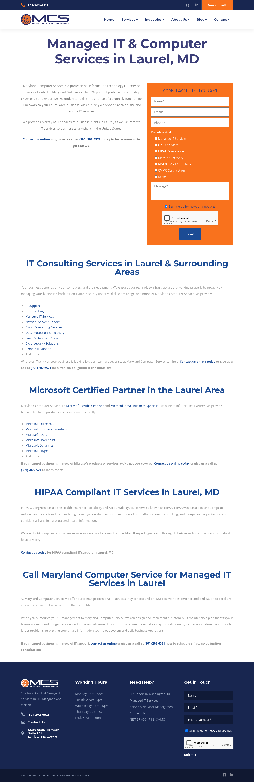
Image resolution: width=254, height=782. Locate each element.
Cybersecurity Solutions (42, 343)
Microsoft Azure (36, 435)
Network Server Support (42, 322)
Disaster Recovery (170, 158)
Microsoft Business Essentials (46, 429)
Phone (159, 123)
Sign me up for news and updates (192, 206)
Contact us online (36, 139)
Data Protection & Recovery (44, 333)
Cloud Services (168, 145)
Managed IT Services (172, 139)
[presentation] (190, 218)
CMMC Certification (171, 170)
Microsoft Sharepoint (40, 440)
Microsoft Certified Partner (85, 406)
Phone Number (199, 720)
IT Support (32, 306)
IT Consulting (34, 311)
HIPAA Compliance (171, 151)
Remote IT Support (38, 349)
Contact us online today (197, 361)
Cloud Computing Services (43, 327)
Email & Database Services (43, 338)
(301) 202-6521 (89, 139)
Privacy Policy (83, 775)
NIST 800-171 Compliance (175, 164)
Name (159, 101)
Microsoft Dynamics (39, 445)
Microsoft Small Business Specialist (135, 406)
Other (162, 177)
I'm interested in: (163, 132)
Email (158, 112)
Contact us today (33, 552)
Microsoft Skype (36, 451)
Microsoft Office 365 (39, 424)
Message (161, 186)
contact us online (104, 643)
